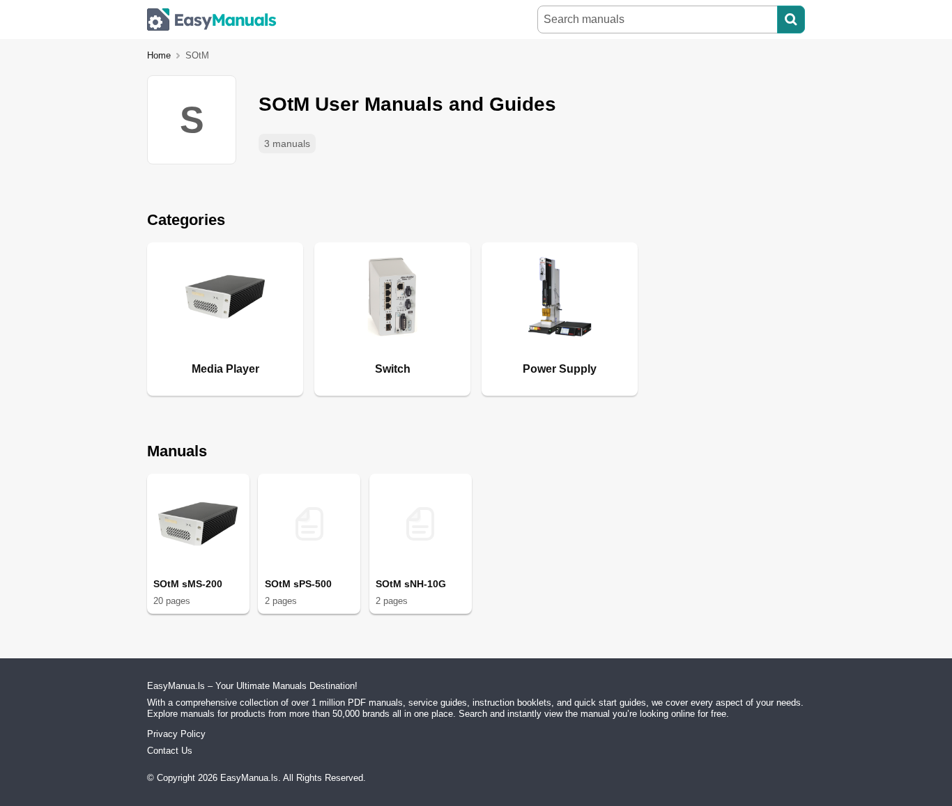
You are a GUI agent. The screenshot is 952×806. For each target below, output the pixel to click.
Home (159, 55)
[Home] (212, 19)
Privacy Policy (176, 734)
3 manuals (287, 143)
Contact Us (169, 750)
